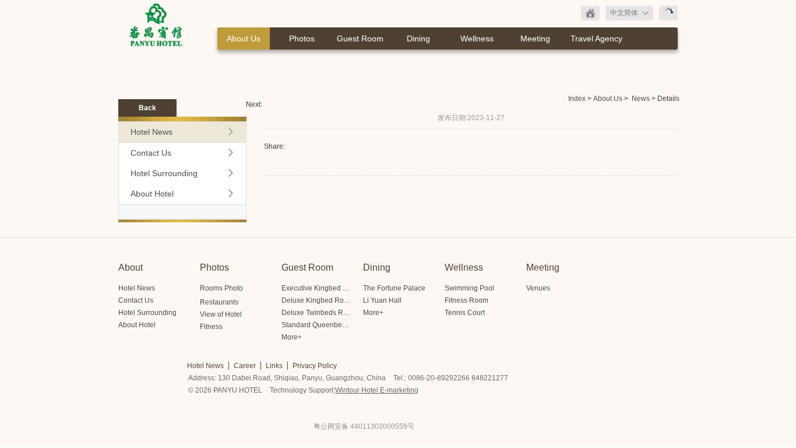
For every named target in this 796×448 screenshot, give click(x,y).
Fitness (211, 327)
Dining (418, 38)
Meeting (535, 38)
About (130, 267)
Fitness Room (466, 300)
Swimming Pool (469, 288)
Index (577, 98)
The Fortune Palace (394, 288)
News (641, 98)
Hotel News (151, 131)
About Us (243, 38)
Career (245, 366)
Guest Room (360, 38)
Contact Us (151, 153)
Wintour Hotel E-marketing (376, 390)
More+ (291, 337)
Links (274, 366)
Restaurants (219, 302)
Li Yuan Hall (382, 300)
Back (590, 13)
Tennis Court (465, 313)
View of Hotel (221, 314)
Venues (538, 288)
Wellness (477, 38)
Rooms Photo (221, 288)
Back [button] (147, 108)
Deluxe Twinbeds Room (319, 313)
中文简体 (624, 13)
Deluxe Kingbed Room (317, 300)
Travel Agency (596, 38)
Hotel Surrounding (164, 173)
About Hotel (152, 193)
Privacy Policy (315, 366)
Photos (302, 38)
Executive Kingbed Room (321, 288)
